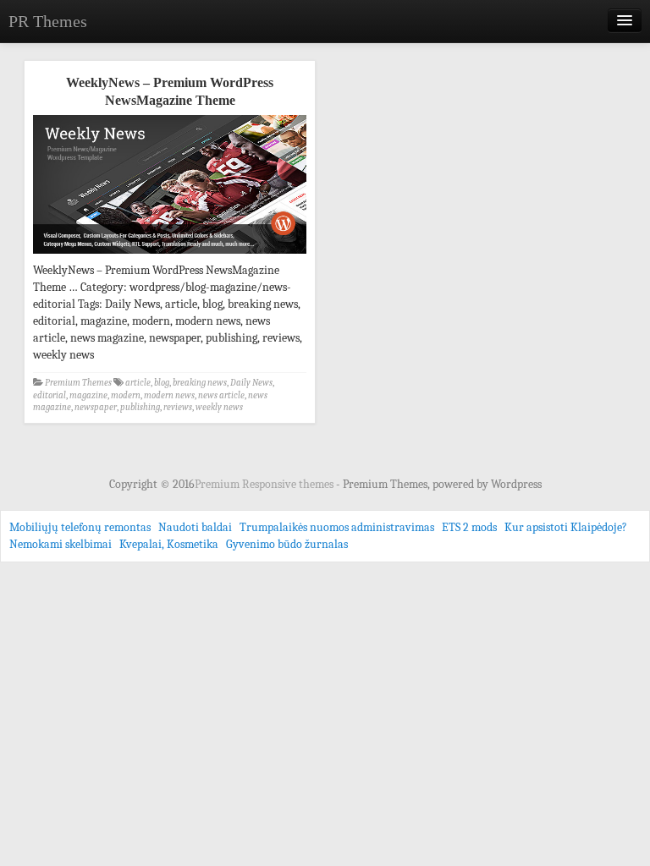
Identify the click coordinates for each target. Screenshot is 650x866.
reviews (177, 407)
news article (221, 395)
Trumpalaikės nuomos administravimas (337, 527)
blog (161, 382)
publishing (140, 407)
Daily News (251, 382)
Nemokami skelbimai (60, 544)
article (138, 382)
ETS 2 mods (469, 527)
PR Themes (47, 21)
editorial (49, 395)
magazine (88, 395)
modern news (169, 395)
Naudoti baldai (195, 527)
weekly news (219, 407)
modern (125, 395)
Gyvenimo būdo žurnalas (287, 544)
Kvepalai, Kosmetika (168, 544)
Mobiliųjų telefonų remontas (80, 527)
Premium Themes (78, 382)
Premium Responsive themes (265, 484)
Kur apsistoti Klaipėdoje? (565, 527)
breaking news (200, 382)
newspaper (95, 407)
